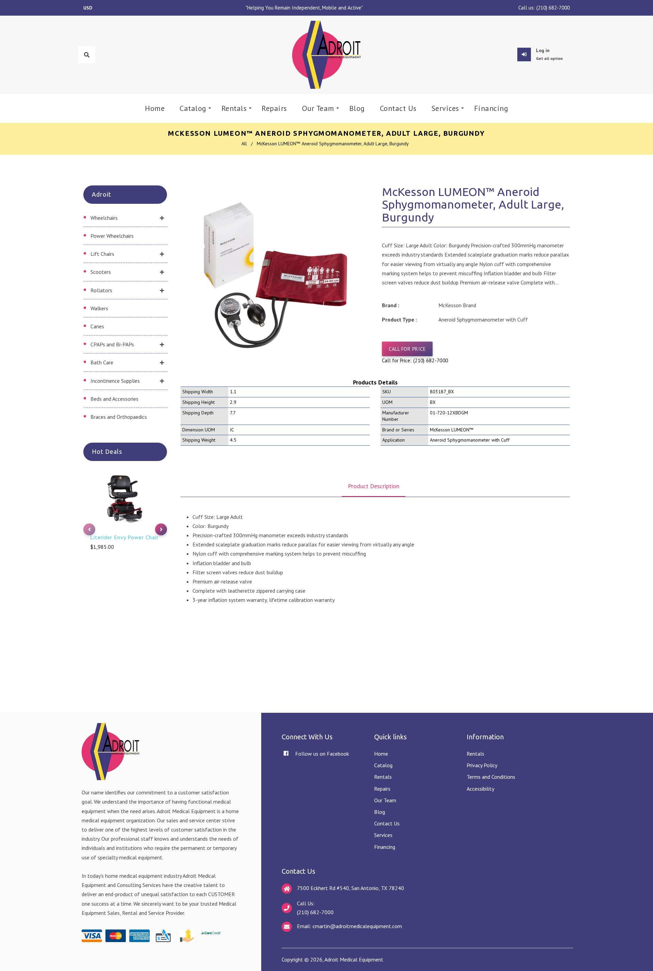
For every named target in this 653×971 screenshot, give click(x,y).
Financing (384, 846)
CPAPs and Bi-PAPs (112, 344)
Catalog (383, 765)
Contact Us (387, 823)
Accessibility (480, 788)
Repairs (382, 788)
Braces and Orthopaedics (118, 416)
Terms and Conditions (491, 776)
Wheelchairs (104, 217)
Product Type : (399, 319)
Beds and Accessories (114, 398)
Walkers (99, 308)
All (244, 144)
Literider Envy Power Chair (124, 537)
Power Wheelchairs (112, 235)
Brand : (390, 305)
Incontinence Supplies (115, 380)
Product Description (373, 486)
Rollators (101, 290)
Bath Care (101, 362)
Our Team (385, 800)
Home (381, 753)
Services (383, 835)
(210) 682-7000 (553, 7)
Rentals (383, 776)
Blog (379, 811)
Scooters (100, 271)
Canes (97, 326)
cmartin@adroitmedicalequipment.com (357, 926)
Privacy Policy (482, 765)
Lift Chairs (102, 253)
